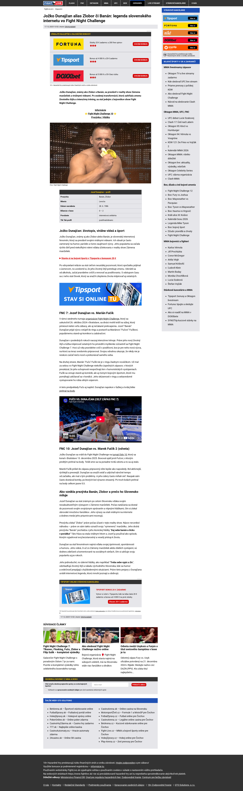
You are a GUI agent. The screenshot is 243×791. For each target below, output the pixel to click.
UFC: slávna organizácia (180, 174)
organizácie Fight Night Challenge (102, 318)
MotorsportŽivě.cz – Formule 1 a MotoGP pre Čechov (128, 712)
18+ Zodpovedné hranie (159, 785)
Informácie (100, 110)
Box (125, 3)
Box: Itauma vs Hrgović (179, 211)
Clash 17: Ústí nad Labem (180, 122)
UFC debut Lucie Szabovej (181, 118)
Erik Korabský (70, 27)
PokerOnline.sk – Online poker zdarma (69, 719)
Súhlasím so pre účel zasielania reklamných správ (77, 690)
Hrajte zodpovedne (100, 611)
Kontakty (56, 785)
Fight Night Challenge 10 (100, 113)
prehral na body (67, 391)
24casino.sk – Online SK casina (65, 738)
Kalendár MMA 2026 (178, 150)
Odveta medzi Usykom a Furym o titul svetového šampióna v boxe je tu (139, 649)
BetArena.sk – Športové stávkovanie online (71, 709)
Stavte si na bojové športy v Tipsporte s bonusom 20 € (88, 258)
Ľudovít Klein (174, 267)
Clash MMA (174, 178)
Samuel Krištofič (176, 263)
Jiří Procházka (175, 251)
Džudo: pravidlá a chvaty (180, 231)
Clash (72, 3)
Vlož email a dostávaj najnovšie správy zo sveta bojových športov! (66, 685)
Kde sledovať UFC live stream (182, 81)
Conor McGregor (176, 255)
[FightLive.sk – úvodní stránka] (53, 3)
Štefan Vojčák (175, 284)
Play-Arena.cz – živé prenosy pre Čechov (121, 741)
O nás (194, 3)
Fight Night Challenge (178, 235)
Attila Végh (173, 259)
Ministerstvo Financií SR (73, 777)
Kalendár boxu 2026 (178, 219)
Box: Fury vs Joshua (178, 195)
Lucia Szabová (175, 280)
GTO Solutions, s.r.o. (185, 785)
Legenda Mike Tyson (178, 223)
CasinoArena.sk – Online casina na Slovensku (124, 709)
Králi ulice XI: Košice (178, 215)
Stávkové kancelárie (176, 3)
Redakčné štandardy (75, 785)
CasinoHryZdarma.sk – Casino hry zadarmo (72, 723)
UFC (115, 3)
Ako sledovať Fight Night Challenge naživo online (96, 648)
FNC (82, 3)
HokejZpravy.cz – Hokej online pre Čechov (122, 738)
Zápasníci (137, 3)
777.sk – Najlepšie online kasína (66, 727)
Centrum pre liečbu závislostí (156, 777)
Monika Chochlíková (178, 275)
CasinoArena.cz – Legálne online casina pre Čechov (127, 719)
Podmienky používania (99, 785)
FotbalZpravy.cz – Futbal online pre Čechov (123, 716)
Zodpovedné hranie (131, 777)
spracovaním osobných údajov (68, 690)
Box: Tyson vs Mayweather (181, 207)
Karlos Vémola (175, 247)
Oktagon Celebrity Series (180, 170)
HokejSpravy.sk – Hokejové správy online (70, 716)
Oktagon (94, 3)
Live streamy (154, 3)
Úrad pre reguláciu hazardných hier (103, 777)
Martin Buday (174, 271)
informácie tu (97, 766)
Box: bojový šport (176, 227)
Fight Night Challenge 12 (180, 190)
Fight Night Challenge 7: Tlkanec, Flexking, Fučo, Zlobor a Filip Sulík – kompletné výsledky (61, 649)
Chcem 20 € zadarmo (118, 602)
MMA (106, 3)
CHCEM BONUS (140, 44)
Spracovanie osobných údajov (129, 785)
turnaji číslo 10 (120, 454)
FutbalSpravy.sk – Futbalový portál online (70, 712)
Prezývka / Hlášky (100, 117)
